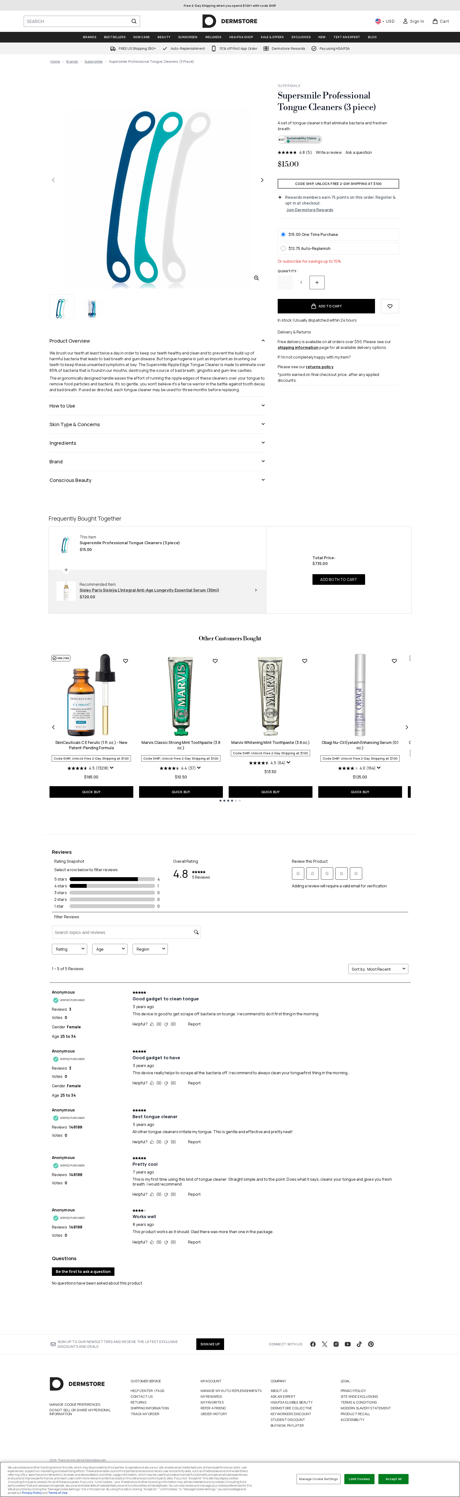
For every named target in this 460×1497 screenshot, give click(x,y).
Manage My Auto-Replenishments (231, 1390)
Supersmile (94, 61)
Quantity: (288, 271)
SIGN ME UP (210, 1344)
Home (55, 61)
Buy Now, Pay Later (287, 1425)
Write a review (329, 152)
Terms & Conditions (359, 1402)
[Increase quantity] (317, 282)
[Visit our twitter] (324, 1344)
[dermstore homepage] (230, 21)
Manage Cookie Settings (318, 1479)
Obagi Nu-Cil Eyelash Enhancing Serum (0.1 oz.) (360, 745)
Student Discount (288, 1419)
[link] (413, 21)
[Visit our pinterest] (371, 1344)
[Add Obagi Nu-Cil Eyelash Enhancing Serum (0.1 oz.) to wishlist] (394, 661)
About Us (279, 1390)
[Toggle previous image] (53, 180)
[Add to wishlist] (390, 306)
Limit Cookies (359, 1479)
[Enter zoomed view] (256, 278)
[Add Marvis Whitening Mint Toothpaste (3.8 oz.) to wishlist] (305, 661)
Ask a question (359, 152)
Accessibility (352, 1419)
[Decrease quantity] (285, 282)
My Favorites (212, 1402)
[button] (338, 140)
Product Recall (355, 1414)
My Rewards (211, 1396)
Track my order (145, 1414)
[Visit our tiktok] (359, 1344)
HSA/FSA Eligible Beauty (292, 1402)
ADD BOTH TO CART (338, 579)
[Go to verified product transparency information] (300, 139)
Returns (138, 1402)
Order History (214, 1414)
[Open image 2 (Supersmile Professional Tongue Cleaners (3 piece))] (92, 306)
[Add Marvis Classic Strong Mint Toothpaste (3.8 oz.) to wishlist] (215, 661)
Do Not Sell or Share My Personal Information (80, 1412)
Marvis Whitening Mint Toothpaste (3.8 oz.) (270, 742)
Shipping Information (150, 1408)
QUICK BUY (91, 792)
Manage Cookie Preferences (75, 1404)
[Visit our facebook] (313, 1344)
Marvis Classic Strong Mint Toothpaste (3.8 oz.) (181, 745)
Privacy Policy (353, 1390)
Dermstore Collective (291, 1408)
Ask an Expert (283, 1396)
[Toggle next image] (262, 180)
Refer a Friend (213, 1408)
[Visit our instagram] (336, 1344)
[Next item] (407, 727)
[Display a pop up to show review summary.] (112, 769)
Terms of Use (57, 1493)
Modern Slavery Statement (366, 1408)
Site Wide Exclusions (359, 1396)
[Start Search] (134, 21)
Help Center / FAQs (147, 1390)
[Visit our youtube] (348, 1344)
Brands (72, 61)
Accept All (394, 1479)
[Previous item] (53, 727)
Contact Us (142, 1396)
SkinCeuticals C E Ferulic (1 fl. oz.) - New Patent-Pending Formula (91, 745)
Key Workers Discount (291, 1414)
